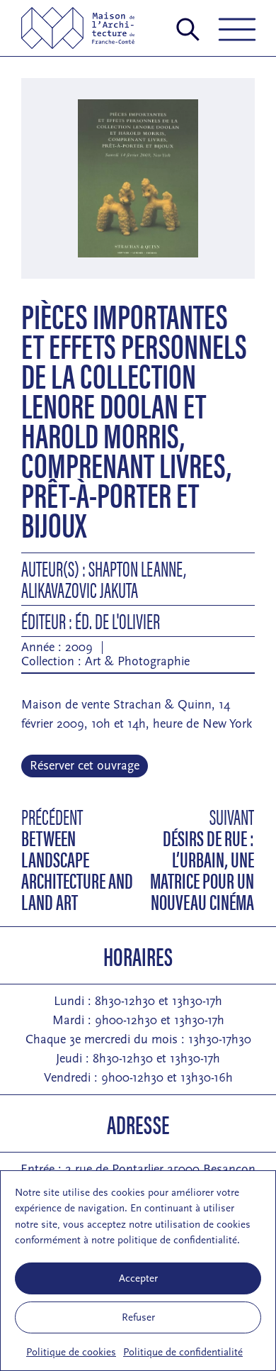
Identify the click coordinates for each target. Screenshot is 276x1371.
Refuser (138, 1317)
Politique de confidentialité (183, 1352)
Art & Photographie (137, 661)
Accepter (138, 1278)
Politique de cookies (71, 1352)
